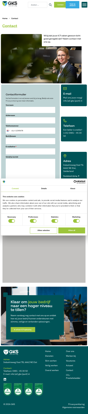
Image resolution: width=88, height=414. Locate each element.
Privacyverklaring (12, 101)
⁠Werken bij (71, 356)
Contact (69, 370)
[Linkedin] (4, 379)
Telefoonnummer (12, 126)
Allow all (71, 230)
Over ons (70, 351)
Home (4, 18)
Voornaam (10, 105)
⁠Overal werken (52, 370)
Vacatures (70, 360)
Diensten (49, 356)
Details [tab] (44, 188)
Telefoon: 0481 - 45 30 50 (15, 371)
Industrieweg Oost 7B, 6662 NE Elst (20, 362)
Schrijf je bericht (12, 157)
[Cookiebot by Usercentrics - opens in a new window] (75, 182)
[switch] (33, 221)
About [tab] (72, 188)
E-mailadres (11, 147)
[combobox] (37, 5)
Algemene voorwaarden (73, 407)
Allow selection (43, 230)
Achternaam (10, 115)
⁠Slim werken (51, 360)
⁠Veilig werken (51, 365)
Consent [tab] (15, 188)
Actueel (69, 365)
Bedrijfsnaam (11, 136)
